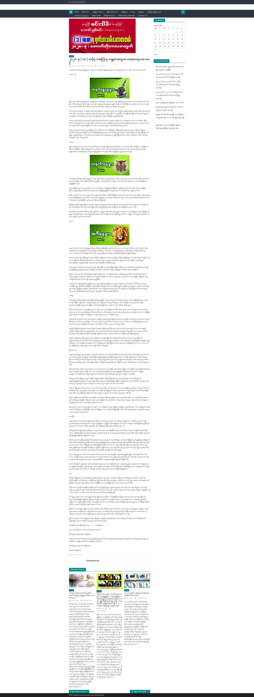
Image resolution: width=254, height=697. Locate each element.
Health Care (96, 16)
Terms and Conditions (126, 16)
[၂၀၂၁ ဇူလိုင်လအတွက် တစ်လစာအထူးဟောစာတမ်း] (137, 580)
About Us (85, 12)
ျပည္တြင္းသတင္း (98, 12)
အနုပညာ (141, 12)
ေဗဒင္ (133, 12)
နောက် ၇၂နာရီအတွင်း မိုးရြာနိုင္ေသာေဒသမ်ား (170, 103)
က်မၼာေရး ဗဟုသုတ (82, 16)
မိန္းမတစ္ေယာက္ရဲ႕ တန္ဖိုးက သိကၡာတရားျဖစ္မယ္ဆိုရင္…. (80, 692)
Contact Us (142, 16)
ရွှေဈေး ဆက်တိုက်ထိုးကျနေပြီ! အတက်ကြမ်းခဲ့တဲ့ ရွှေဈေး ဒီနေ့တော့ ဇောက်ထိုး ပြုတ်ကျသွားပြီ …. (170, 117)
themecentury (99, 695)
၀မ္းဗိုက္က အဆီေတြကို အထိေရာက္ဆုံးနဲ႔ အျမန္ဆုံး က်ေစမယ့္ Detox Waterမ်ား (140, 692)
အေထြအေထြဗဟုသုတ (154, 12)
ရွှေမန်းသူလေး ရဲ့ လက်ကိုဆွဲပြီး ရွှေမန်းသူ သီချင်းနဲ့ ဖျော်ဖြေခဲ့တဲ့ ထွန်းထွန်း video (168, 126)
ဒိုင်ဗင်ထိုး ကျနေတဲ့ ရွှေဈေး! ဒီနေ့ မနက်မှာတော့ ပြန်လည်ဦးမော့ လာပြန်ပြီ (169, 68)
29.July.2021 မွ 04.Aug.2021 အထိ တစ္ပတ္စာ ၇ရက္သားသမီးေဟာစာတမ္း (81, 595)
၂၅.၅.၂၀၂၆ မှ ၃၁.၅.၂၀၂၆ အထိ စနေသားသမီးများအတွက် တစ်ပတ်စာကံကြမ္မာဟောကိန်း (169, 75)
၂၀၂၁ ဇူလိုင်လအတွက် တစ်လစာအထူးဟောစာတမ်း (136, 594)
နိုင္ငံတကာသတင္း (112, 12)
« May (156, 54)
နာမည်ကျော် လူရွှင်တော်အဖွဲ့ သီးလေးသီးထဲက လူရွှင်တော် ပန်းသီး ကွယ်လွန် (169, 108)
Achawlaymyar (88, 66)
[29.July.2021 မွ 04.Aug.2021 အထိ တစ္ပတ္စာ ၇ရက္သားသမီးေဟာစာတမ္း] (82, 580)
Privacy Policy (109, 16)
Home (77, 12)
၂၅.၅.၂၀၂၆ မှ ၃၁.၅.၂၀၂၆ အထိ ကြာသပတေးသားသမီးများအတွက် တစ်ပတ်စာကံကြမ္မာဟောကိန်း (169, 95)
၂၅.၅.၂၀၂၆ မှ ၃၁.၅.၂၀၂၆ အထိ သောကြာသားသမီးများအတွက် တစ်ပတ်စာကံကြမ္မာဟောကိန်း (168, 84)
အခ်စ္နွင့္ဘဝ (124, 12)
